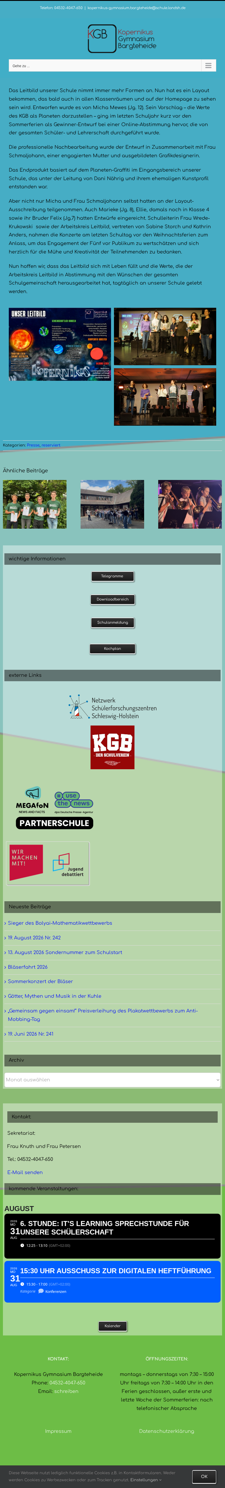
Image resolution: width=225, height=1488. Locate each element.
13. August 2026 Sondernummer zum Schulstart (65, 952)
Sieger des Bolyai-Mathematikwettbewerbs (60, 923)
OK (204, 1477)
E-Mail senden (25, 1172)
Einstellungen (144, 1480)
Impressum (58, 1431)
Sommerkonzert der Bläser (40, 981)
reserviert (51, 445)
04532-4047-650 (67, 1383)
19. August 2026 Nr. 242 (34, 938)
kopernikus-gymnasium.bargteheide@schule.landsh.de (136, 8)
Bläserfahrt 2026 (27, 967)
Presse (33, 445)
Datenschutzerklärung (166, 1431)
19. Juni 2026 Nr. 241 (30, 1034)
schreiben (66, 1391)
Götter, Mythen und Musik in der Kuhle (54, 996)
